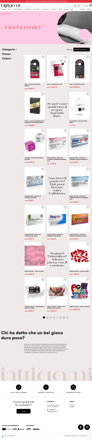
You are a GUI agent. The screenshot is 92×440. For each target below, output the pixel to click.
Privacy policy (74, 435)
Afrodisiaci (27, 9)
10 (63, 317)
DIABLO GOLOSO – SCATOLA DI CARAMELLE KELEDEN (33, 196)
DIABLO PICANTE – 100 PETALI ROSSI (79, 271)
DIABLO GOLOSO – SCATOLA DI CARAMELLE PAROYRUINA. (55, 235)
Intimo (9, 9)
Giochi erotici (36, 9)
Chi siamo (82, 9)
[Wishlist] (87, 5)
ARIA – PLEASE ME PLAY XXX (54, 84)
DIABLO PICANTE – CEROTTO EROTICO (80, 306)
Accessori (53, 9)
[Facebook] (81, 427)
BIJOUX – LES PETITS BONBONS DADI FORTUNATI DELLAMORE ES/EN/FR (34, 121)
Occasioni (66, 9)
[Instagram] (87, 427)
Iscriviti (23, 411)
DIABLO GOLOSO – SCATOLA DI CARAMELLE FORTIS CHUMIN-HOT (79, 158)
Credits (80, 435)
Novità (60, 9)
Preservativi (45, 9)
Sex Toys (3, 9)
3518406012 (52, 409)
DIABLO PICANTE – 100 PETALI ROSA (34, 271)
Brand (71, 9)
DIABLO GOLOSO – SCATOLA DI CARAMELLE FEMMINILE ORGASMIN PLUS (56, 159)
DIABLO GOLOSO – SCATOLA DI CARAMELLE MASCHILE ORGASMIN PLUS (79, 197)
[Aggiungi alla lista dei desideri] (43, 57)
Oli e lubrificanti (18, 9)
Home (2, 13)
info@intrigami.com (52, 411)
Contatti (89, 9)
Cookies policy (67, 435)
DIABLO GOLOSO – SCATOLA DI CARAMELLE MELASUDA (33, 235)
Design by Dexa (86, 435)
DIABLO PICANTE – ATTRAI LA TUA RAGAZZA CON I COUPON (56, 307)
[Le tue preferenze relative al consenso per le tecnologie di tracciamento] (2, 437)
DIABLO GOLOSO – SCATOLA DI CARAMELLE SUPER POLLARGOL (78, 235)
